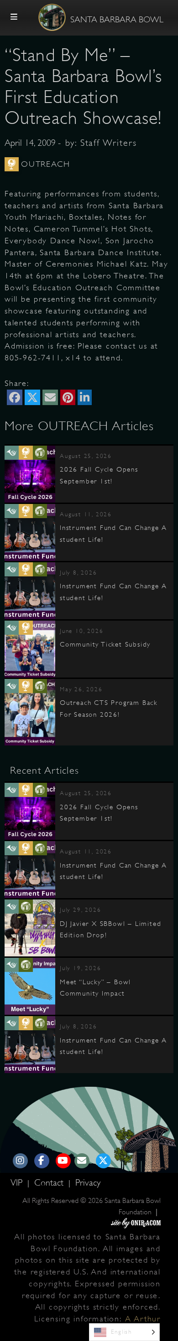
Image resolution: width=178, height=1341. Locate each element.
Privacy (87, 1182)
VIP (17, 1182)
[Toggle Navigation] (14, 17)
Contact (50, 1182)
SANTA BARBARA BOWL (116, 20)
